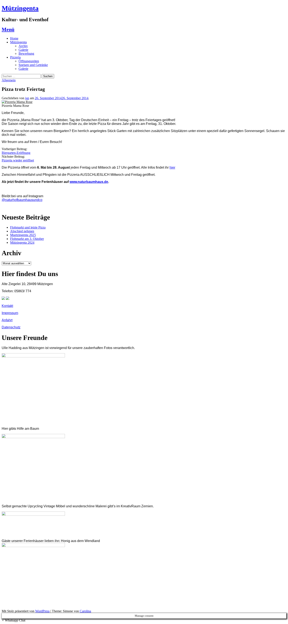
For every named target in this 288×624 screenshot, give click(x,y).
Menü (8, 29)
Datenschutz (11, 327)
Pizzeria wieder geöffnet (18, 160)
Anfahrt (7, 320)
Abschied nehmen (22, 231)
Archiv (23, 46)
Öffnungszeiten (29, 61)
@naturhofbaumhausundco (22, 200)
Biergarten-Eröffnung (16, 153)
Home (14, 38)
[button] (13, 620)
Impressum (10, 313)
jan (27, 98)
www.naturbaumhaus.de (89, 182)
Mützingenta (20, 8)
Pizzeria (15, 57)
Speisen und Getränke (33, 65)
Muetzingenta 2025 (23, 235)
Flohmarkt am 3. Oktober (27, 239)
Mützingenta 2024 (22, 242)
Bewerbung (26, 53)
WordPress (42, 611)
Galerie (23, 50)
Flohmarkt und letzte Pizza (28, 227)
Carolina (85, 611)
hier (172, 167)
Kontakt (7, 306)
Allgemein (9, 80)
